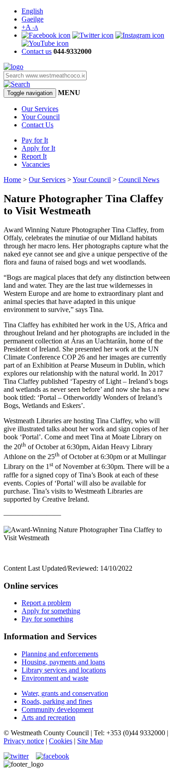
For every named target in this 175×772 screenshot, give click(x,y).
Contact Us (37, 125)
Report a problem (46, 603)
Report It (34, 156)
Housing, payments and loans (63, 662)
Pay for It (35, 140)
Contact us (37, 51)
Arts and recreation (48, 717)
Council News (138, 179)
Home (12, 179)
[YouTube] (45, 43)
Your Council (41, 117)
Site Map (90, 741)
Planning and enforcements (60, 654)
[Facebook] (46, 35)
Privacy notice (24, 741)
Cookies (60, 741)
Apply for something (51, 611)
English (32, 11)
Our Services (40, 109)
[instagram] (139, 35)
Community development (57, 709)
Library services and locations (64, 670)
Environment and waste (55, 678)
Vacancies (36, 164)
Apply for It (38, 148)
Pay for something (47, 619)
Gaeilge (33, 19)
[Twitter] (93, 35)
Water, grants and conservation (65, 693)
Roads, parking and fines (57, 701)
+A (30, 27)
